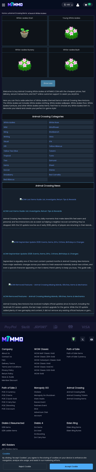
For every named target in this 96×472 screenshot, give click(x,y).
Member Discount (10, 380)
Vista (51, 136)
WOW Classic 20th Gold (44, 356)
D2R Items (6, 427)
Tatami (52, 151)
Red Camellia (55, 174)
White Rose (54, 122)
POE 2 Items (7, 395)
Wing (6, 132)
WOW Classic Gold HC (43, 367)
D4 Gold (37, 430)
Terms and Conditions (11, 367)
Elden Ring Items (74, 427)
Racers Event (40, 402)
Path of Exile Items (75, 353)
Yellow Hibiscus (55, 146)
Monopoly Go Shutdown (44, 395)
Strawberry (8, 174)
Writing (7, 136)
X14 (50, 141)
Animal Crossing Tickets (77, 395)
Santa (6, 165)
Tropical (7, 155)
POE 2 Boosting (8, 405)
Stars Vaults (39, 398)
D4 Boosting (39, 434)
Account (38, 415)
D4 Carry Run (40, 437)
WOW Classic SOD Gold (44, 370)
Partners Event (40, 405)
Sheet (51, 165)
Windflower (54, 127)
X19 (5, 146)
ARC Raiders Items (10, 449)
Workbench (54, 132)
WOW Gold (39, 373)
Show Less (48, 83)
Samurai (52, 160)
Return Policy (7, 373)
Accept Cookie (71, 466)
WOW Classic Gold (42, 363)
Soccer (7, 170)
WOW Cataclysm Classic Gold (47, 360)
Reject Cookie (25, 466)
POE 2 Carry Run (9, 402)
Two (5, 160)
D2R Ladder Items (9, 430)
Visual (6, 141)
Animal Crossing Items (76, 398)
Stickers (37, 392)
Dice (36, 409)
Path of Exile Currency (76, 356)
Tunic (51, 155)
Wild (5, 127)
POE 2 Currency (8, 392)
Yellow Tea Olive (11, 151)
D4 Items (38, 427)
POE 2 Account (8, 409)
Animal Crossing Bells (76, 392)
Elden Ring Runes (74, 430)
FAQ (3, 360)
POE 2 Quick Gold (9, 398)
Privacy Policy (8, 370)
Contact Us (7, 356)
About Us (6, 353)
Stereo (52, 170)
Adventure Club (41, 412)
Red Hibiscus (9, 179)
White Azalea (9, 122)
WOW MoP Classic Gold (44, 353)
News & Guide (8, 377)
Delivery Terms (8, 363)
